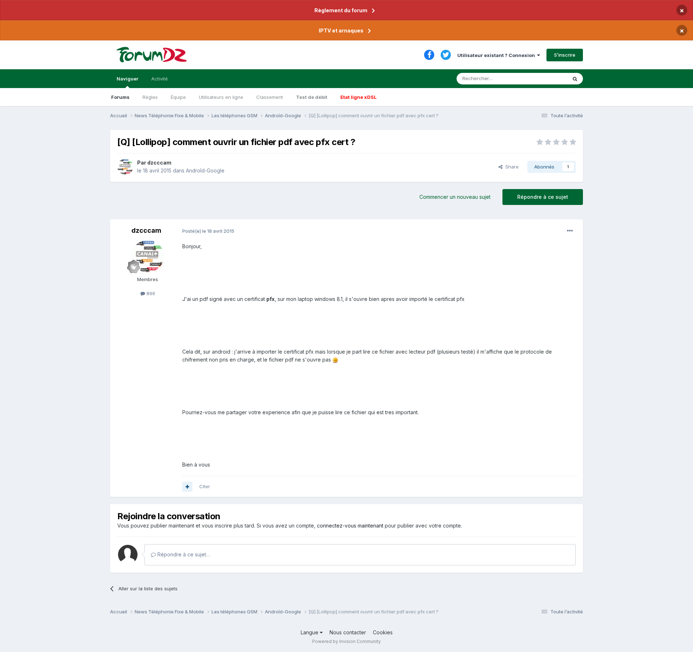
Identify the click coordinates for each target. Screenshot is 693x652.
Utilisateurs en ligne (221, 97)
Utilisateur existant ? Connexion (497, 55)
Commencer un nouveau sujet (455, 197)
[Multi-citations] (187, 487)
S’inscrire (564, 55)
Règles (150, 97)
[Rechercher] (575, 78)
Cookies (383, 632)
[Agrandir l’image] (335, 359)
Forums (120, 97)
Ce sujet (548, 78)
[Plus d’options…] (570, 231)
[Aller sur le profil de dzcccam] (125, 167)
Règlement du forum (340, 10)
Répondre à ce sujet (542, 197)
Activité (159, 79)
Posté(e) (208, 231)
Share (510, 167)
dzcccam (159, 162)
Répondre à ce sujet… (183, 554)
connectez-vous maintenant (350, 525)
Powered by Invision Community (346, 641)
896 (150, 293)
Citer (204, 486)
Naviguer (127, 79)
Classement (269, 97)
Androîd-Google (205, 170)
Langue (310, 632)
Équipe (178, 97)
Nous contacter (348, 632)
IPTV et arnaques (341, 30)
